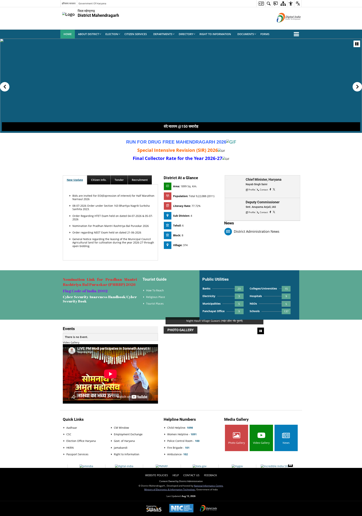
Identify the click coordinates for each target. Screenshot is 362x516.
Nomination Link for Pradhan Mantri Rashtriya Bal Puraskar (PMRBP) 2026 (100, 282)
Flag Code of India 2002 (85, 290)
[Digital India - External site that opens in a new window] (284, 25)
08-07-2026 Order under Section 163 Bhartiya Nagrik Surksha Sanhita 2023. (111, 207)
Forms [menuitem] (264, 34)
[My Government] (237, 466)
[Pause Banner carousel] (357, 44)
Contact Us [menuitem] (191, 475)
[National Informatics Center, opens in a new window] (181, 508)
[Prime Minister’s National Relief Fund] (162, 466)
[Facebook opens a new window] (270, 189)
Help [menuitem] (176, 475)
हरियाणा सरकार (69, 3)
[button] (297, 34)
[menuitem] (260, 3)
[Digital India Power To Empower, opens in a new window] (208, 508)
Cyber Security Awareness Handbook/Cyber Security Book (100, 299)
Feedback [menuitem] (210, 475)
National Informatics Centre (208, 485)
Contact (264, 189)
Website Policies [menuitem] (156, 475)
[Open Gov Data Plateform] (199, 466)
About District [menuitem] (88, 34)
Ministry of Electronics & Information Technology (169, 489)
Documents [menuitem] (245, 34)
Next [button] (297, 328)
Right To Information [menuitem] (215, 34)
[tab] (75, 179)
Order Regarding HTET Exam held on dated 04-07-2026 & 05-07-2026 (112, 217)
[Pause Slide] (260, 331)
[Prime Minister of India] (86, 466)
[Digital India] (124, 466)
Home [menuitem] (68, 34)
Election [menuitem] (111, 34)
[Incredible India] (275, 466)
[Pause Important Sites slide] (290, 464)
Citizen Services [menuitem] (135, 34)
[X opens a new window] (273, 189)
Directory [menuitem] (186, 34)
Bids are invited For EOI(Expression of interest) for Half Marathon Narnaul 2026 (113, 197)
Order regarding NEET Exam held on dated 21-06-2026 (106, 232)
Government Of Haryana (92, 3)
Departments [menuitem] (162, 34)
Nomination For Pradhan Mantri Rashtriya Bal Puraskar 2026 (110, 226)
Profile (251, 189)
